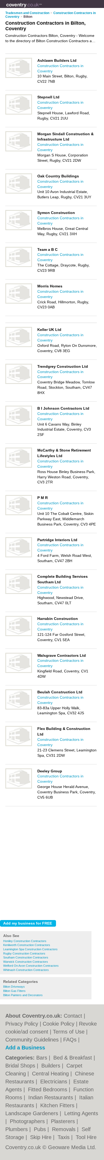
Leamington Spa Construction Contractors (30, 949)
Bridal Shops (21, 1066)
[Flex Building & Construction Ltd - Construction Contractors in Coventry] (18, 745)
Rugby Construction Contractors (24, 953)
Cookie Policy (58, 1024)
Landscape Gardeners (32, 1113)
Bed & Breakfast (73, 1058)
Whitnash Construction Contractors (26, 969)
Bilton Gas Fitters (14, 990)
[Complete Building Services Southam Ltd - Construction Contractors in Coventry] (18, 593)
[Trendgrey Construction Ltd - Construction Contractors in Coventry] (18, 383)
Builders (51, 1066)
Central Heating (51, 1073)
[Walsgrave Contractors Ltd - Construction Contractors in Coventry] (18, 672)
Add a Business (25, 1047)
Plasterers (64, 1121)
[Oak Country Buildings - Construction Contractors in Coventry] (18, 192)
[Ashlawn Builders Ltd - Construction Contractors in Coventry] (18, 77)
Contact (73, 1016)
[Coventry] (42, 8)
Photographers (28, 1121)
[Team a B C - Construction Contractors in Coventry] (18, 266)
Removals (64, 1129)
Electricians (54, 1081)
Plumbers (17, 1129)
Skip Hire (41, 1137)
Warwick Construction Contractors (25, 961)
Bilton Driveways (14, 986)
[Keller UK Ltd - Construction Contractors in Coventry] (18, 346)
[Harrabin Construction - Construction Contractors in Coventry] (18, 635)
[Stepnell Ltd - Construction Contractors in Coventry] (18, 113)
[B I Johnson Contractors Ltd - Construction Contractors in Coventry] (18, 425)
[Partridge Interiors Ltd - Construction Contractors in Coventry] (18, 556)
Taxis (64, 1137)
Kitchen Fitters (58, 1105)
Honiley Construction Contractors (24, 941)
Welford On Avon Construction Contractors (31, 965)
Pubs (40, 1129)
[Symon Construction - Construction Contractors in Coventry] (18, 229)
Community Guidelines (32, 1040)
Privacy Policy (21, 1024)
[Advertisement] (52, 861)
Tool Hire (86, 1137)
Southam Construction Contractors (25, 957)
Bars (42, 1058)
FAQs (70, 1040)
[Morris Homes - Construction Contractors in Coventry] (18, 302)
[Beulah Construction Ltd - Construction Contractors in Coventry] (18, 708)
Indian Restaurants (51, 1097)
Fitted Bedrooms (48, 1089)
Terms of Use (69, 1032)
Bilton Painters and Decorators (23, 995)
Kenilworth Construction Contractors (26, 945)
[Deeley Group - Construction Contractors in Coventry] (18, 787)
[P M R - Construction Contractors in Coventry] (18, 514)
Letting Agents (81, 1113)
